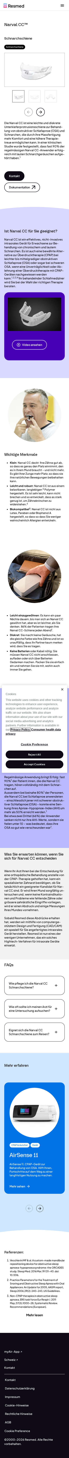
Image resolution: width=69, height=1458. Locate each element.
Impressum (12, 1397)
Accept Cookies (34, 764)
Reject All (34, 754)
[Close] (62, 689)
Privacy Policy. (20, 729)
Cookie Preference (17, 1431)
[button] (14, 176)
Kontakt (10, 1380)
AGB (8, 1422)
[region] (34, 729)
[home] (14, 5)
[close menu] (62, 5)
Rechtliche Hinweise (18, 1414)
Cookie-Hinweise (17, 1405)
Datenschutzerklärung (20, 1388)
